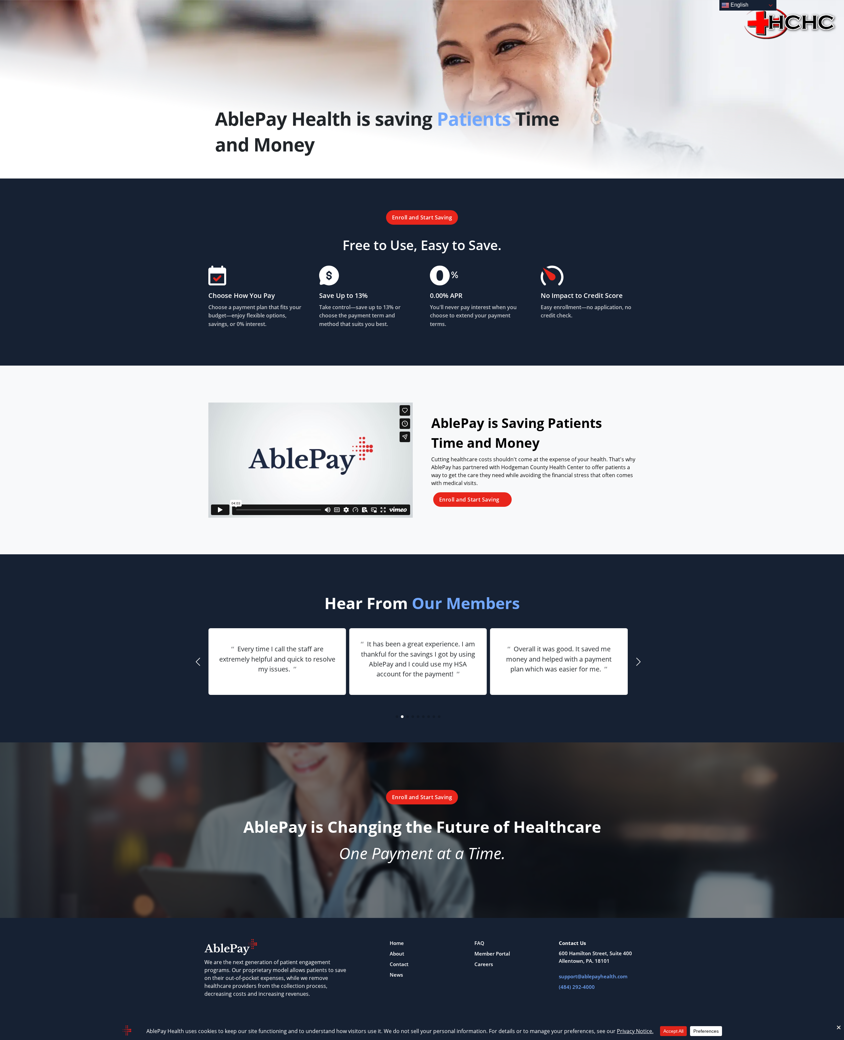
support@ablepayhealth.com (593, 976)
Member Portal (492, 953)
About (397, 953)
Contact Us (572, 943)
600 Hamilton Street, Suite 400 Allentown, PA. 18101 (595, 957)
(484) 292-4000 (577, 987)
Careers (483, 964)
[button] (397, 716)
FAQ (479, 943)
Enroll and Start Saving (422, 217)
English (738, 5)
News (396, 974)
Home (397, 943)
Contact (399, 964)
